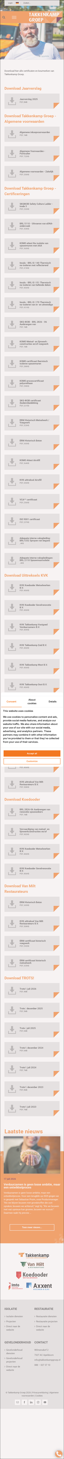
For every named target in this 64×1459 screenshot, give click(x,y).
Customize (32, 761)
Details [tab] (53, 701)
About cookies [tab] (32, 701)
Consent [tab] (11, 701)
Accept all (32, 753)
